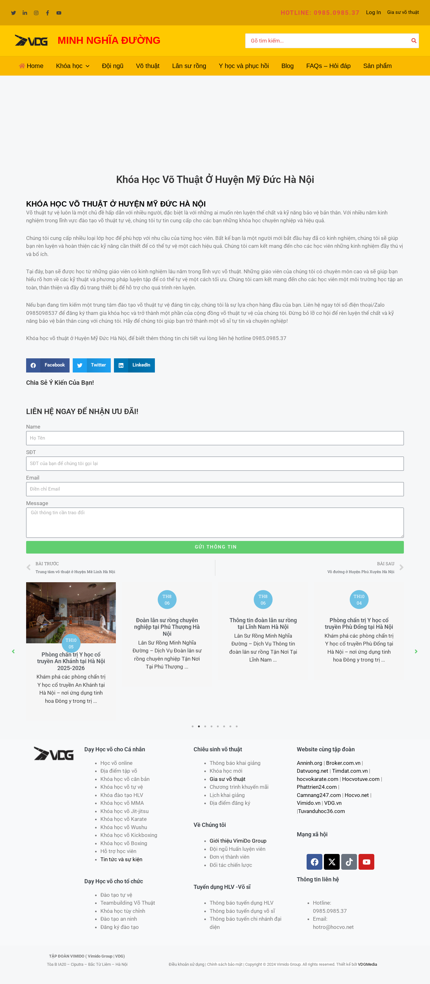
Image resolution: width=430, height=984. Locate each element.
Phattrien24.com (317, 787)
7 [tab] (231, 726)
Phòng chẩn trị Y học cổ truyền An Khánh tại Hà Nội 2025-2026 (71, 661)
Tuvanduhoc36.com (321, 811)
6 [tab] (224, 726)
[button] (320, 13)
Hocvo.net (357, 795)
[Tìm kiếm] (414, 41)
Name (33, 427)
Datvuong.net (312, 771)
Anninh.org (309, 763)
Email (32, 478)
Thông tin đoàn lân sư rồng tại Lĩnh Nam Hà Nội (263, 623)
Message (37, 503)
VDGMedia (367, 964)
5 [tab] (218, 726)
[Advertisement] (215, 123)
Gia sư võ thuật (403, 12)
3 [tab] (205, 726)
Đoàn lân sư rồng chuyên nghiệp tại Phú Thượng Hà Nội (167, 627)
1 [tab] (193, 726)
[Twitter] (13, 12)
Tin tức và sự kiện (121, 859)
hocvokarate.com (317, 779)
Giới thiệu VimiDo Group (238, 841)
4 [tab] (212, 726)
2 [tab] (199, 726)
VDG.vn (333, 803)
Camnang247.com (319, 795)
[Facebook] (47, 12)
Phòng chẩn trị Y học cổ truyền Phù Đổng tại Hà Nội (359, 623)
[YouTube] (58, 12)
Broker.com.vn (343, 763)
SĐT (31, 452)
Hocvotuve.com (361, 779)
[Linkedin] (24, 12)
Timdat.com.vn (350, 771)
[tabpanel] (71, 651)
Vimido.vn (308, 803)
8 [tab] (237, 726)
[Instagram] (36, 12)
